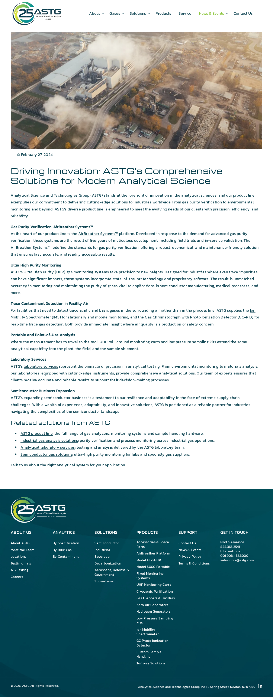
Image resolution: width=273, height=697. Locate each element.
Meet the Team (23, 549)
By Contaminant (66, 556)
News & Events (190, 549)
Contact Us (187, 543)
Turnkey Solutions (150, 663)
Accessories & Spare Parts (152, 544)
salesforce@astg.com (237, 560)
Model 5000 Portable (153, 566)
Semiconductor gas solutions (46, 454)
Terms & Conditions (194, 563)
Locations (18, 556)
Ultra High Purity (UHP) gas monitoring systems (66, 272)
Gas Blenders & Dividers (155, 598)
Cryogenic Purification (154, 591)
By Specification (66, 543)
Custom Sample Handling (149, 654)
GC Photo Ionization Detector (152, 643)
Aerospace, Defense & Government (111, 572)
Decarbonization (107, 563)
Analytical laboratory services (47, 447)
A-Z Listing (19, 569)
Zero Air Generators (152, 604)
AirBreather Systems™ (98, 233)
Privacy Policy (190, 556)
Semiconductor (106, 543)
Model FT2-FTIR (148, 560)
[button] (95, 13)
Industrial (102, 549)
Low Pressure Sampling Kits (154, 620)
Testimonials (21, 563)
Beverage (102, 556)
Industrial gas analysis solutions (49, 440)
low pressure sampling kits (192, 342)
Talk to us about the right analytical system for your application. (68, 465)
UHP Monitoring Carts (153, 584)
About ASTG (20, 543)
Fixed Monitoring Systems (150, 575)
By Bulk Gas (62, 549)
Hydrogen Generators (153, 611)
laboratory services (41, 366)
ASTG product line (36, 433)
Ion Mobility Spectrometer (147, 632)
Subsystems (103, 581)
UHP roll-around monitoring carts (130, 342)
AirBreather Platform (153, 553)
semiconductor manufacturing (187, 286)
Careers (17, 576)
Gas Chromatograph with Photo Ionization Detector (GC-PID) (199, 317)
